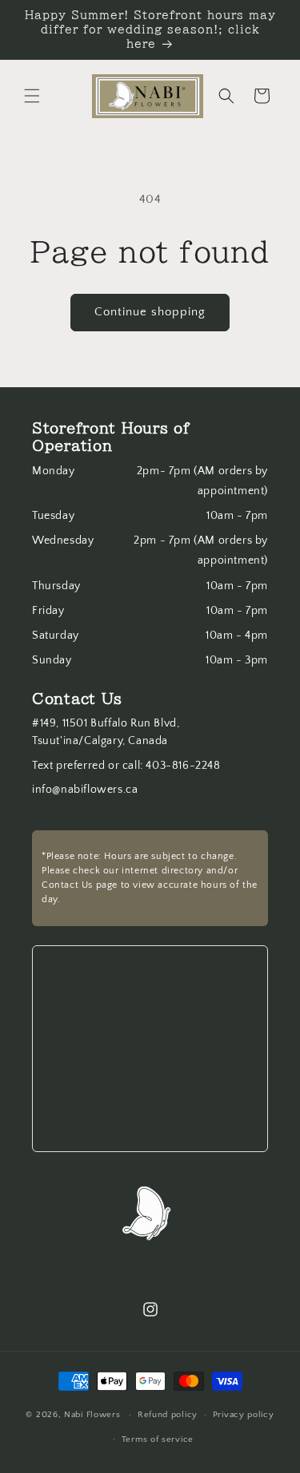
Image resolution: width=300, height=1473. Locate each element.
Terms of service (158, 1439)
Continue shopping (150, 312)
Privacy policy (243, 1415)
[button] (32, 95)
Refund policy (168, 1415)
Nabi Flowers (92, 1415)
